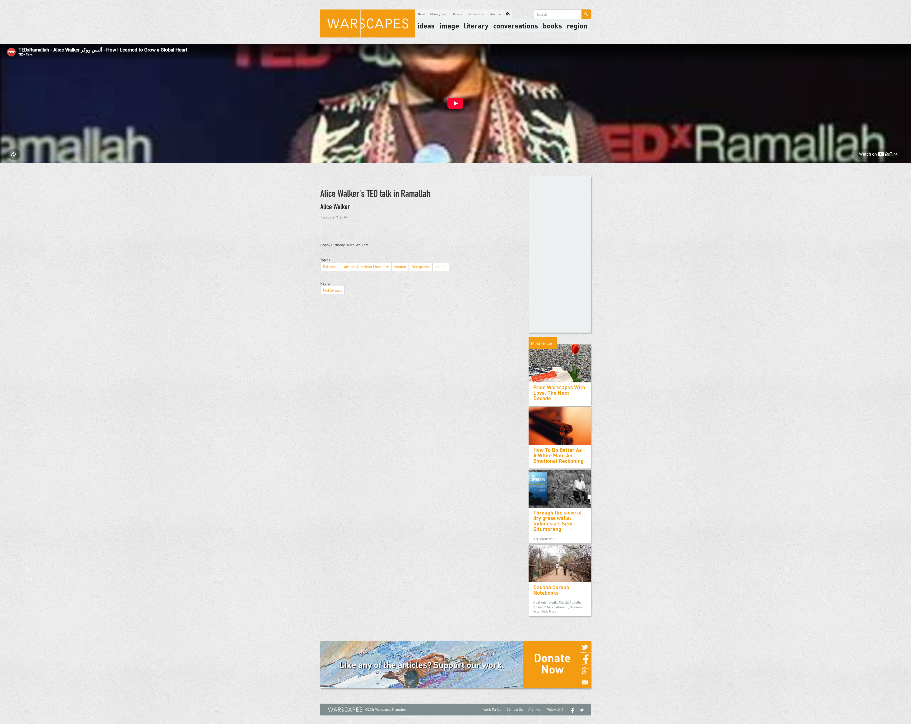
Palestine (330, 267)
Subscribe (494, 14)
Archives (534, 709)
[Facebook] (585, 658)
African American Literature (366, 267)
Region (577, 25)
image (449, 25)
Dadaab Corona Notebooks (551, 590)
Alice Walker (335, 207)
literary (476, 25)
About (421, 14)
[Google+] (585, 670)
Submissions (475, 14)
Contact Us (515, 709)
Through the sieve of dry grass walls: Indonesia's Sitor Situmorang (557, 520)
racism (441, 267)
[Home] (367, 23)
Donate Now (552, 663)
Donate (457, 14)
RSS (507, 14)
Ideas (426, 25)
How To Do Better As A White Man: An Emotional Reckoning (558, 455)
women (400, 267)
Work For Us (492, 709)
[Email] (585, 682)
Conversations (515, 25)
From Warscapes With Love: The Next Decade (559, 392)
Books (552, 25)
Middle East (332, 290)
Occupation (421, 267)
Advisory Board (439, 14)
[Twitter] (585, 647)
